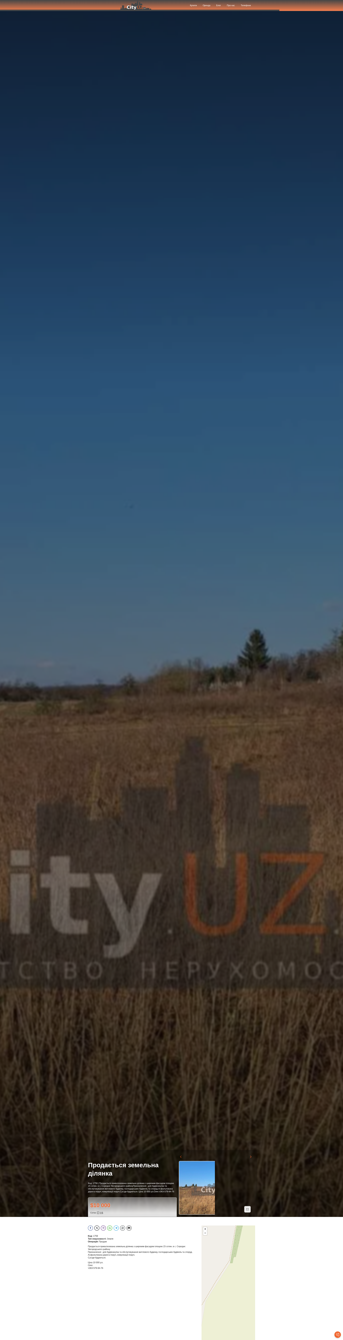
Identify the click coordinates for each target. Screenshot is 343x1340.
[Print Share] (129, 1228)
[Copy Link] (122, 1228)
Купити (193, 5)
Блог (218, 5)
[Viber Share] (103, 1228)
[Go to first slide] (251, 1157)
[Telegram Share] (116, 1228)
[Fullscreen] (247, 1209)
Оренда (206, 5)
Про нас (231, 5)
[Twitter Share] (96, 1228)
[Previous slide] (181, 1157)
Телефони (246, 5)
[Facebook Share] (90, 1228)
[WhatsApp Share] (109, 1228)
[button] (205, 1229)
